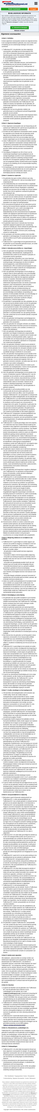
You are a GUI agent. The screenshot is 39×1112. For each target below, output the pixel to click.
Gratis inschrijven (14, 9)
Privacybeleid (31, 1076)
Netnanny (33, 1092)
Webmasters (33, 1078)
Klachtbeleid (11, 1076)
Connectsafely (6, 1094)
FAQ (6, 1076)
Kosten (25, 1076)
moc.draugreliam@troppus (12, 993)
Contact (27, 1078)
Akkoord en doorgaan (20, 27)
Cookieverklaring (7, 1078)
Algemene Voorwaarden (18, 1078)
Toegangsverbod (19, 1076)
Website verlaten (19, 30)
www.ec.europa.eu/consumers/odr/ (14, 1025)
